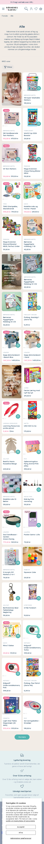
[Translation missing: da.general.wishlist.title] (36, 8)
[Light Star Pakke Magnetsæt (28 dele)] (11, 705)
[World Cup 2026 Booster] (32, 117)
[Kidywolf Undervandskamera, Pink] (11, 667)
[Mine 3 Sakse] (11, 629)
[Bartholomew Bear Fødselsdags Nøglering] (11, 592)
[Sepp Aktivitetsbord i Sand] (32, 339)
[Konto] (31, 8)
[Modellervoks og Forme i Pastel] (32, 190)
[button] (25, 90)
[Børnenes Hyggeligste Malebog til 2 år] (11, 301)
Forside (5, 16)
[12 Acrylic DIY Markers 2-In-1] (11, 556)
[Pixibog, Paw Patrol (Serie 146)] (32, 667)
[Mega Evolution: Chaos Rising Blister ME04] (32, 153)
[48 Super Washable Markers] (32, 82)
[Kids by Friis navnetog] (32, 483)
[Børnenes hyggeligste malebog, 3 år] (32, 226)
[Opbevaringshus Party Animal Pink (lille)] (32, 445)
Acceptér (21, 827)
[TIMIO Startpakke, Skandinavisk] (11, 190)
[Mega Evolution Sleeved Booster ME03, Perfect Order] (11, 226)
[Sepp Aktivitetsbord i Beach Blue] (11, 339)
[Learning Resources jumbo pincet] (11, 410)
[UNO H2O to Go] (32, 410)
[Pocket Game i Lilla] (32, 518)
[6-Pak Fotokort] (32, 592)
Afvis (21, 833)
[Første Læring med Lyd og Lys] (32, 374)
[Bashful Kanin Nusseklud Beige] (11, 445)
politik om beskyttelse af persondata (20, 821)
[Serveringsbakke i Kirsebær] (32, 705)
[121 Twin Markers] (11, 153)
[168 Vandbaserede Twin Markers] (11, 117)
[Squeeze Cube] (32, 556)
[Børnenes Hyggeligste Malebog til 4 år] (32, 263)
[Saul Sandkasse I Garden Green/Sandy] (11, 518)
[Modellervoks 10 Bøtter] (11, 483)
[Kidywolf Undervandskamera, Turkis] (32, 629)
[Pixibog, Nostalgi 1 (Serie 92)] (32, 301)
